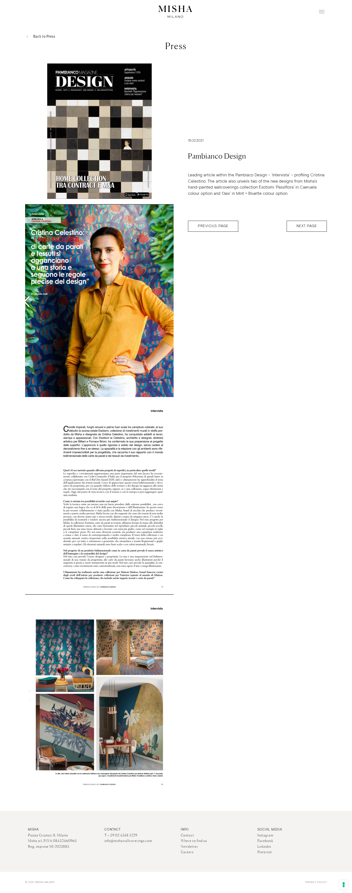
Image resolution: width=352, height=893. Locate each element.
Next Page (306, 226)
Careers (187, 852)
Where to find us (194, 841)
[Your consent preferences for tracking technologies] (343, 884)
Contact (187, 835)
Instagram (265, 835)
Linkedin (264, 846)
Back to (44, 36)
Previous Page (213, 226)
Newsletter (189, 846)
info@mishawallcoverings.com (128, 841)
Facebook (265, 841)
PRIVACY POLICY (316, 882)
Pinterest (264, 852)
